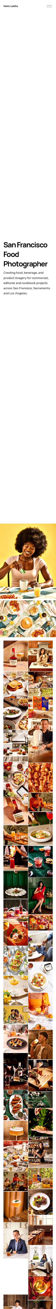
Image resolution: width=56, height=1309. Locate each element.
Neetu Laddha (10, 6)
